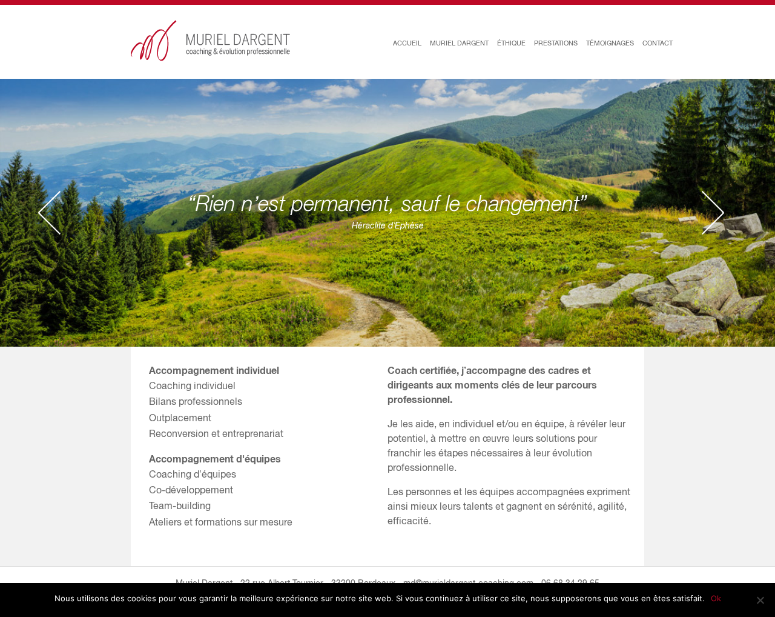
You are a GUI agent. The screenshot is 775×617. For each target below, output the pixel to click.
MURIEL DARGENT (459, 43)
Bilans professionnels (195, 401)
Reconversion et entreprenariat (216, 433)
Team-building (180, 505)
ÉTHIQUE (511, 43)
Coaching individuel (192, 385)
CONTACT (657, 43)
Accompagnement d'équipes (215, 458)
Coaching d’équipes (192, 474)
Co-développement (191, 489)
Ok (716, 598)
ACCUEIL (407, 43)
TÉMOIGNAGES (610, 43)
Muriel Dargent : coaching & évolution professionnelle (211, 40)
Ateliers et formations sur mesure (220, 521)
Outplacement (180, 417)
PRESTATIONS (556, 43)
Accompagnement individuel (214, 370)
